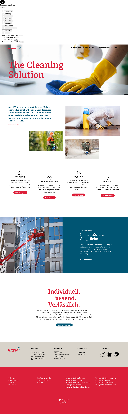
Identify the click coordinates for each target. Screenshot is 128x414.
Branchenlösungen (89, 47)
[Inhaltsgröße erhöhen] (22, 35)
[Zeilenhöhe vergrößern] (17, 40)
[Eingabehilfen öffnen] (2, 2)
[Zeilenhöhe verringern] (15, 40)
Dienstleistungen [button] (75, 47)
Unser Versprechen (86, 259)
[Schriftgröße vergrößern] (18, 37)
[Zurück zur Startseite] (14, 47)
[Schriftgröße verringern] (16, 37)
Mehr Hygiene (78, 195)
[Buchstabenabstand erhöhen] (23, 42)
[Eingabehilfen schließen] (4, 7)
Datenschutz (81, 354)
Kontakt (117, 47)
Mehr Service (49, 198)
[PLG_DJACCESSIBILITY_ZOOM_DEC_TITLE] (20, 35)
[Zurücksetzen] (1, 7)
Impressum (81, 352)
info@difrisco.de (39, 357)
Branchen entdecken (64, 325)
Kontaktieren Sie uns (14, 125)
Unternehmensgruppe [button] (105, 47)
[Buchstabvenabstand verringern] (21, 42)
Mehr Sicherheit (108, 195)
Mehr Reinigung (20, 193)
